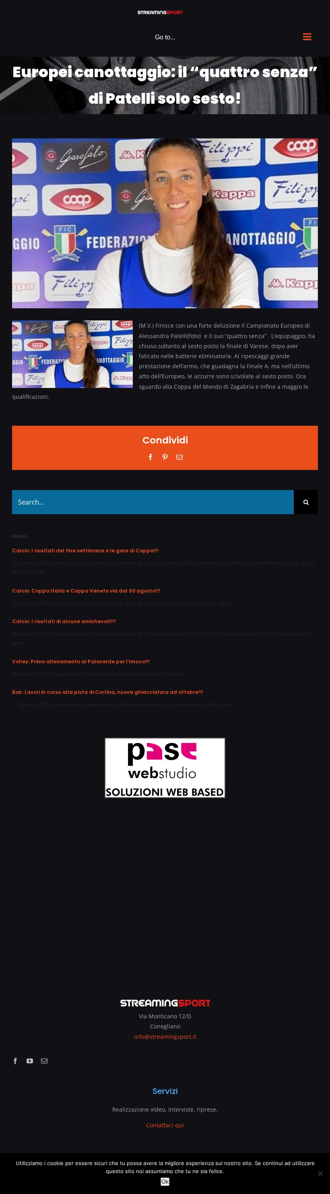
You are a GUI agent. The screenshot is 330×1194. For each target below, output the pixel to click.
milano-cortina (203, 704)
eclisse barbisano (73, 603)
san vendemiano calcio (271, 562)
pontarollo (179, 562)
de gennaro (66, 673)
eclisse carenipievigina (122, 562)
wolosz (176, 673)
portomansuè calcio (218, 562)
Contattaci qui (165, 1125)
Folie (88, 673)
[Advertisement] (165, 892)
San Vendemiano (195, 603)
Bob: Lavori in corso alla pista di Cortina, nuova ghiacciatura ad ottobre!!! (107, 692)
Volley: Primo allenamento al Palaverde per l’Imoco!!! (81, 661)
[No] (320, 1173)
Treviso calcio (28, 572)
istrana (230, 633)
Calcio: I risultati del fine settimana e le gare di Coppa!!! (85, 550)
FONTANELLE (204, 633)
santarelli (140, 673)
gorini (157, 562)
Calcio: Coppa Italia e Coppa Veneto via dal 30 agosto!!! (86, 590)
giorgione (162, 603)
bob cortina (66, 704)
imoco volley (111, 673)
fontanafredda (168, 633)
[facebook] (15, 1061)
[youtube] (30, 1061)
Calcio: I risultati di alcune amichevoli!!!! (64, 621)
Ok (165, 1181)
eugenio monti (100, 704)
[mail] (44, 1061)
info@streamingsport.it (165, 1036)
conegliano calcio (73, 562)
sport (307, 562)
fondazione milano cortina (151, 704)
